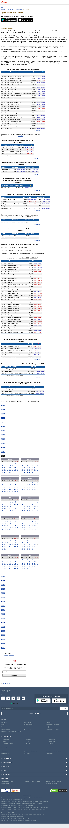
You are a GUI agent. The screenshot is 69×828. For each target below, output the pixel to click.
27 (2, 472)
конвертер (37, 130)
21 (4, 470)
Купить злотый (49, 753)
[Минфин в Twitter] (13, 698)
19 (17, 468)
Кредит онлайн (27, 729)
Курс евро (48, 722)
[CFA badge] (24, 790)
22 (7, 470)
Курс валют (4, 722)
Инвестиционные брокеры (52, 724)
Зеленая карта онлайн (7, 781)
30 (10, 472)
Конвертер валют (5, 729)
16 (10, 468)
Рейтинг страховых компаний (53, 781)
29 (7, 472)
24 (12, 470)
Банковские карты (28, 724)
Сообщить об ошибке (34, 713)
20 (2, 470)
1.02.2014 (20, 136)
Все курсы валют (9, 655)
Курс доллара (27, 722)
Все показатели (8, 7)
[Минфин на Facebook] (3, 698)
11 (15, 465)
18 (15, 468)
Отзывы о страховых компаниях (32, 781)
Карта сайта (6, 683)
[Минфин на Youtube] (23, 698)
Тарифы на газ (49, 727)
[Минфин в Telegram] (8, 698)
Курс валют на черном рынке (53, 751)
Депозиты (26, 727)
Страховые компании (51, 783)
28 (4, 472)
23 (10, 470)
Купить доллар (5, 753)
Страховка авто (5, 783)
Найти (64, 708)
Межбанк (3, 727)
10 (12, 465)
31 (12, 472)
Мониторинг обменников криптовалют (11, 731)
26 (17, 470)
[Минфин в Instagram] (18, 698)
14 (4, 468)
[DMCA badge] (59, 791)
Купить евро (27, 753)
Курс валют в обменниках (30, 751)
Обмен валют (4, 751)
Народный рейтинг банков (52, 729)
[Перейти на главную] (5, 2)
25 (15, 470)
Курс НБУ (3, 724)
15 (7, 468)
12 (17, 465)
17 (12, 468)
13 (2, 468)
